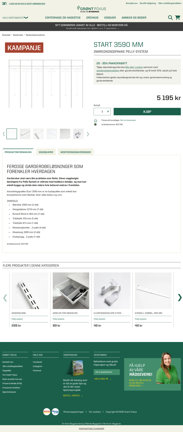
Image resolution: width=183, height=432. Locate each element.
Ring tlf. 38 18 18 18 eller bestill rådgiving (140, 383)
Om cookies (95, 412)
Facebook (37, 362)
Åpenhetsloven (9, 392)
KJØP (147, 111)
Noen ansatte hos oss (12, 379)
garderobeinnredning (108, 71)
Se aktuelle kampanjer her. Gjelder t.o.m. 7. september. (91, 28)
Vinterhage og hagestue (63, 17)
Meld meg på (102, 379)
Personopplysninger (73, 412)
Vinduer (110, 17)
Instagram (37, 366)
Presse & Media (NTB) (12, 384)
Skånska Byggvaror (93, 423)
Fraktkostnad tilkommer (91, 428)
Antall (97, 105)
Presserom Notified (11, 388)
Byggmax (117, 423)
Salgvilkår (6, 371)
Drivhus (92, 17)
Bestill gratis (71, 395)
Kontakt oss (7, 362)
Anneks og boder (134, 17)
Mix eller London (134, 67)
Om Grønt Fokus (9, 375)
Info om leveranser (128, 120)
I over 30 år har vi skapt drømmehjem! (27, 4)
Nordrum (107, 423)
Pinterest (37, 371)
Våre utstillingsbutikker (12, 366)
